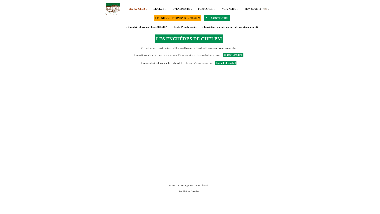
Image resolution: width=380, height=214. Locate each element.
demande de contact (226, 63)
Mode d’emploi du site (185, 27)
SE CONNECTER (233, 55)
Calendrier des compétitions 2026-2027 (147, 27)
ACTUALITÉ (229, 9)
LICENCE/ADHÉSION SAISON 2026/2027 (177, 18)
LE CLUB (158, 9)
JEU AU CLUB (137, 9)
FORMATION (205, 9)
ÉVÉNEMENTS (181, 9)
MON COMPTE (253, 9)
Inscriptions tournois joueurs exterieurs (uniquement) (231, 27)
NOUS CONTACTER (217, 18)
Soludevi (195, 191)
